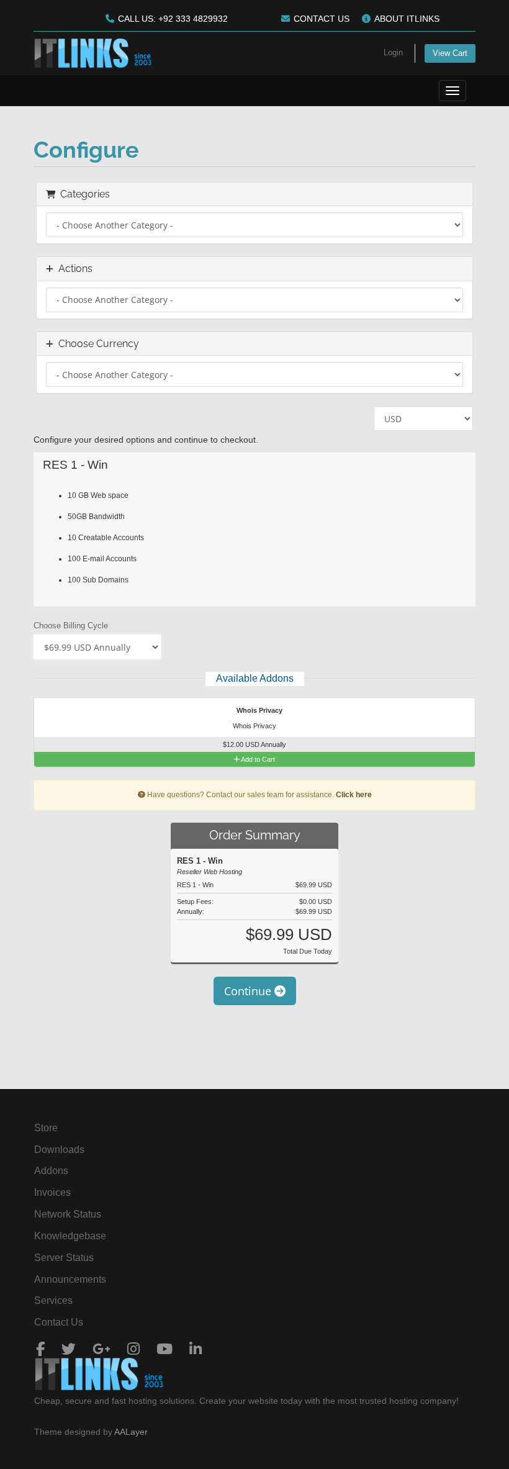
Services (53, 1300)
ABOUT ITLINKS (406, 19)
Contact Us (58, 1322)
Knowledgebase (70, 1236)
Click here (354, 794)
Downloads (59, 1149)
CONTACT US (321, 19)
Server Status (64, 1257)
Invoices (52, 1192)
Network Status (67, 1214)
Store (46, 1128)
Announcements (70, 1279)
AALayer (131, 1432)
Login (393, 52)
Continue (249, 990)
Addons (51, 1170)
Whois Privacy (258, 710)
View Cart (450, 53)
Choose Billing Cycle (71, 625)
